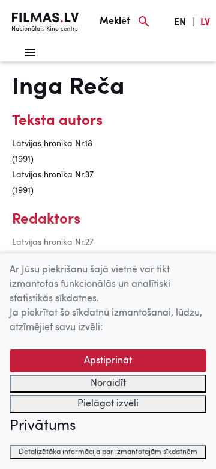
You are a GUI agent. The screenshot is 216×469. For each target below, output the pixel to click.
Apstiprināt (108, 361)
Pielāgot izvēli (108, 404)
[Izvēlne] (30, 52)
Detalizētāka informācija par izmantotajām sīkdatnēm (108, 452)
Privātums (43, 426)
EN (180, 23)
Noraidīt (108, 383)
